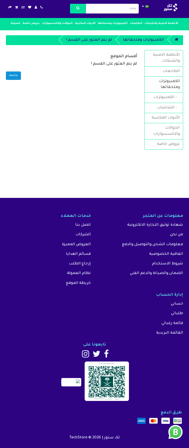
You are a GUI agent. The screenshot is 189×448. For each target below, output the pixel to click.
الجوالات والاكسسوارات (57, 23)
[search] (78, 9)
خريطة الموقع (78, 283)
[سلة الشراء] (16, 8)
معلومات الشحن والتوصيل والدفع (152, 244)
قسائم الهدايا (78, 254)
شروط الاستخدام (167, 264)
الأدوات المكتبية (85, 23)
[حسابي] (36, 8)
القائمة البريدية (169, 333)
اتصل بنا (83, 225)
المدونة (15, 23)
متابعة (13, 75)
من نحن (176, 235)
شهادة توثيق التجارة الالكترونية (155, 225)
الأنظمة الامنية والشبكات (161, 23)
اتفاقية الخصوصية (166, 254)
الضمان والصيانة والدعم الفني (156, 273)
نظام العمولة (79, 273)
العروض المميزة (76, 244)
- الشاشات (168, 108)
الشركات (83, 235)
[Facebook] (106, 356)
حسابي (177, 304)
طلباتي (177, 313)
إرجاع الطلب (80, 264)
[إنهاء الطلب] (10, 8)
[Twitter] (96, 356)
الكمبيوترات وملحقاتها (112, 23)
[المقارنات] (23, 8)
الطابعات (136, 23)
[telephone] (41, 8)
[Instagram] (85, 356)
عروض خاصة (31, 23)
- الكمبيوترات (167, 97)
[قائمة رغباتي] (29, 8)
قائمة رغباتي (172, 323)
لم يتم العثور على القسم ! (89, 40)
